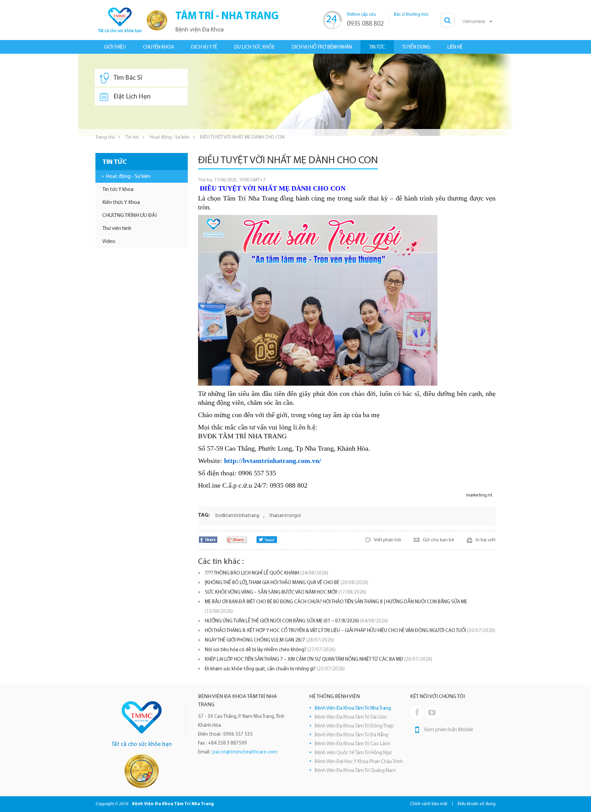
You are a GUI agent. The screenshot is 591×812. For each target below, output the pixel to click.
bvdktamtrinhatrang (237, 515)
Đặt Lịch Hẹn (132, 96)
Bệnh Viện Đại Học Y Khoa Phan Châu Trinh (359, 761)
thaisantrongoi (285, 515)
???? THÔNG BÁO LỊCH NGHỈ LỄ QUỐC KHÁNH (266, 573)
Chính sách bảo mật (428, 804)
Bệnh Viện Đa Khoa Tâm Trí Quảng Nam (355, 770)
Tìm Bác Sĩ (128, 78)
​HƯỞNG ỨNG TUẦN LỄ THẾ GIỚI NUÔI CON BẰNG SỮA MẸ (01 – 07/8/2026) (296, 621)
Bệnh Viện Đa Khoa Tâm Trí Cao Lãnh (352, 744)
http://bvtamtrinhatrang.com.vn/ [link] (272, 460)
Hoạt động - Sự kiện (170, 137)
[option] (295, 95)
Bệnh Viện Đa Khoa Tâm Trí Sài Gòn (351, 717)
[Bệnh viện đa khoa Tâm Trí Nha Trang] (119, 20)
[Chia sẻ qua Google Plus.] (237, 539)
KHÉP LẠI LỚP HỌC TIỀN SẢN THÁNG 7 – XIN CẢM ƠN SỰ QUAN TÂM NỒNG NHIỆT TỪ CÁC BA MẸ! (318, 659)
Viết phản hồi (387, 540)
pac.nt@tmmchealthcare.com (244, 752)
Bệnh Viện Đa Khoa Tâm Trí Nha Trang (353, 708)
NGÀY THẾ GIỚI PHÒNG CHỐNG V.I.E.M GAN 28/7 (269, 640)
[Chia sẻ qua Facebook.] (208, 539)
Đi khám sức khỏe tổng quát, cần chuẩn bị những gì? (275, 669)
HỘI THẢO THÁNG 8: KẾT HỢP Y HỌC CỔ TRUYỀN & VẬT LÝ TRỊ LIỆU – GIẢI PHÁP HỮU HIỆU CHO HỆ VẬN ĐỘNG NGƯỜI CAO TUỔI (350, 630)
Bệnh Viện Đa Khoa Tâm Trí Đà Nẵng (351, 735)
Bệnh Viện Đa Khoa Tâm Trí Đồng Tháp (354, 726)
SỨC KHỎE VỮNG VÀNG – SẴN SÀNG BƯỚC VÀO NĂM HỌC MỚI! (285, 592)
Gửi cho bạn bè (438, 540)
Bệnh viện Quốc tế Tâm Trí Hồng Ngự (353, 753)
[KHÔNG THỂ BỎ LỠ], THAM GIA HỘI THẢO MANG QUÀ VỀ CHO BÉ (286, 582)
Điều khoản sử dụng (477, 804)
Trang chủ (105, 137)
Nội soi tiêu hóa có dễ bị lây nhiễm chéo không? (270, 650)
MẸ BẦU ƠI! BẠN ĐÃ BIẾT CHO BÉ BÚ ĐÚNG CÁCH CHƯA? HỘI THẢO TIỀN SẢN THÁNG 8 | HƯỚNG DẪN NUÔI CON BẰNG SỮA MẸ (336, 607)
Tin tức (133, 137)
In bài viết (486, 540)
